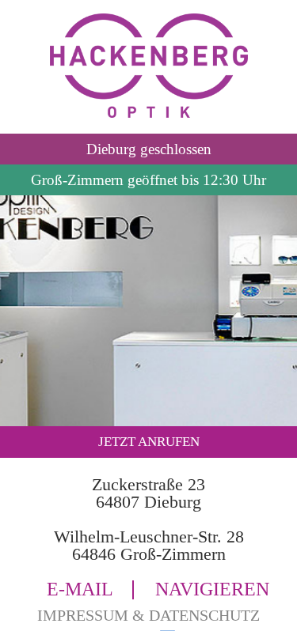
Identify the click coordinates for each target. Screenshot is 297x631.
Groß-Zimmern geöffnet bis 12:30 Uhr (148, 180)
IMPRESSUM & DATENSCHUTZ (148, 615)
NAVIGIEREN (212, 589)
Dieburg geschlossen (148, 149)
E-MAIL (80, 589)
